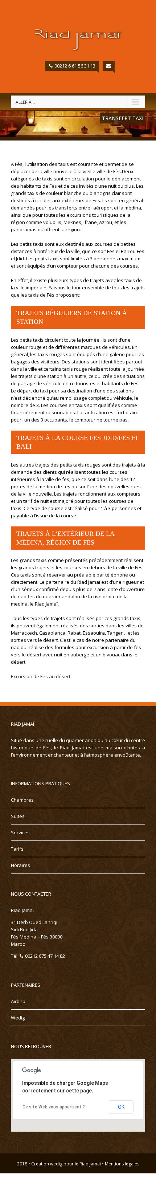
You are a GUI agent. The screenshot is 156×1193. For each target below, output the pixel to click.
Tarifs (17, 849)
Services (20, 832)
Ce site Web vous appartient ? (53, 1106)
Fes (53, 186)
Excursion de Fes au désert (40, 676)
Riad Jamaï (90, 1164)
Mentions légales (122, 1164)
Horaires (20, 865)
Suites (18, 816)
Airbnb (18, 1001)
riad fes (26, 596)
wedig (56, 1164)
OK (121, 1107)
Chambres (22, 800)
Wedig (18, 1017)
